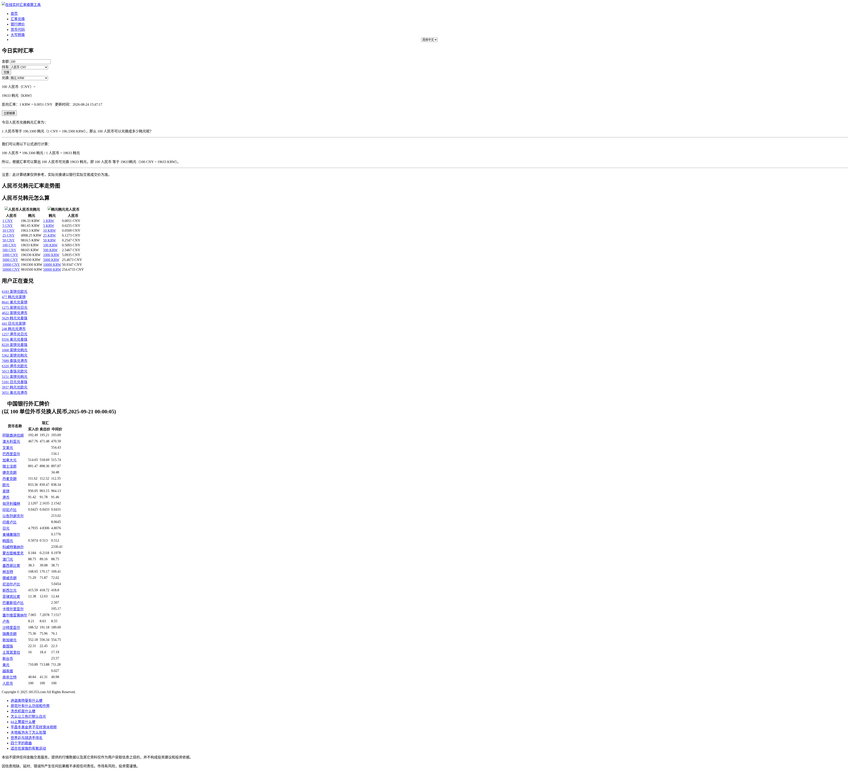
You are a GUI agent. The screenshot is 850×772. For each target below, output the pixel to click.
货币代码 (18, 29)
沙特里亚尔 (11, 628)
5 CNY (7, 226)
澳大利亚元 (11, 441)
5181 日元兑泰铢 (14, 382)
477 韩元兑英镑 (14, 297)
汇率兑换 (18, 19)
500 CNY (9, 250)
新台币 (7, 659)
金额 (5, 61)
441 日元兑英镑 (14, 323)
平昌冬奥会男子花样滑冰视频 (34, 727)
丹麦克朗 (9, 479)
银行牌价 (18, 24)
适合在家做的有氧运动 (28, 748)
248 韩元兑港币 (14, 329)
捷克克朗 (9, 472)
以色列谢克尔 (13, 516)
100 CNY (9, 245)
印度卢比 (9, 522)
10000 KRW (52, 264)
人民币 (7, 683)
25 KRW (49, 235)
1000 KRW (51, 255)
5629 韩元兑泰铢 (14, 318)
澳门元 (7, 559)
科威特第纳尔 (13, 547)
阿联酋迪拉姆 (13, 435)
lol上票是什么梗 (23, 722)
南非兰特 (9, 677)
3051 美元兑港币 (14, 393)
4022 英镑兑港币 (14, 313)
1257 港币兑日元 (14, 334)
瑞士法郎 (9, 466)
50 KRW (49, 240)
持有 (5, 67)
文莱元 (7, 448)
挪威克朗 (9, 578)
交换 (6, 72)
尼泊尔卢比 (11, 584)
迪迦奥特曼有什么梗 (26, 700)
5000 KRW (51, 260)
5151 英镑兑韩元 (14, 377)
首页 (14, 14)
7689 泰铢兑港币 (14, 361)
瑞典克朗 (9, 634)
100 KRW (50, 245)
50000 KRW (52, 269)
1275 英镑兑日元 (14, 307)
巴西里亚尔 (11, 454)
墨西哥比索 (11, 566)
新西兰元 (9, 590)
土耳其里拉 (11, 652)
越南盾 (7, 671)
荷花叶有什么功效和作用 (30, 706)
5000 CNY (10, 260)
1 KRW (48, 221)
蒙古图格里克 (13, 553)
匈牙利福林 (11, 504)
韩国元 (7, 541)
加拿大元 (9, 460)
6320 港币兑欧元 (14, 366)
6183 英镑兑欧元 (14, 292)
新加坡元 (9, 640)
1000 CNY (10, 255)
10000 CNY (11, 264)
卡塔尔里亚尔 (13, 609)
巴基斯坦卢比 (13, 603)
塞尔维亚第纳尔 (14, 615)
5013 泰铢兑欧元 (14, 371)
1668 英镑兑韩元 (14, 350)
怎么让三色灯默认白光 (28, 716)
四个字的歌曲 (21, 743)
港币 (6, 497)
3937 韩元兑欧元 (14, 387)
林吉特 (7, 572)
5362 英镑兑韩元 (14, 355)
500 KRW (50, 250)
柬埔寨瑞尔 (11, 535)
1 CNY (7, 221)
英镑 (6, 491)
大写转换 (18, 35)
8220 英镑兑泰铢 (14, 345)
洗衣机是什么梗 (23, 711)
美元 (6, 665)
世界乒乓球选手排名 (26, 738)
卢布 (6, 621)
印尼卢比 (9, 510)
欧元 (6, 485)
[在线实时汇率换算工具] (21, 5)
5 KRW (48, 226)
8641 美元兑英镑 (14, 302)
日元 (6, 528)
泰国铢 (7, 646)
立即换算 (9, 113)
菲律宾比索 (11, 597)
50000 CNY (11, 269)
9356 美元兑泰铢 (14, 339)
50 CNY (8, 240)
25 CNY (8, 235)
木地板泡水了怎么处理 (28, 732)
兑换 (5, 78)
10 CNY (8, 230)
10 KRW (49, 230)
